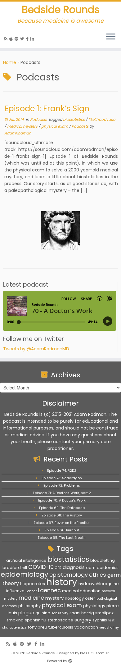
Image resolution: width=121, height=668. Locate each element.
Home (9, 62)
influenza (15, 590)
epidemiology (24, 574)
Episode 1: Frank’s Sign (46, 108)
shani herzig (81, 613)
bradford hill (14, 567)
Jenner (31, 591)
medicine (31, 598)
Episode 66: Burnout (62, 530)
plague (26, 613)
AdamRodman (17, 133)
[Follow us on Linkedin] (33, 39)
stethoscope (60, 620)
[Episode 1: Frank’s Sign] (60, 230)
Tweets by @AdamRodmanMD (36, 349)
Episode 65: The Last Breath (62, 537)
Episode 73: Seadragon (62, 477)
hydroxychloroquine (98, 583)
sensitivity (60, 613)
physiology (94, 605)
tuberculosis (60, 627)
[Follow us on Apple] (12, 39)
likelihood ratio (101, 119)
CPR (58, 568)
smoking (15, 620)
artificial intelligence (26, 560)
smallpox (104, 613)
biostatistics (74, 119)
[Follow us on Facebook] (28, 39)
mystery (54, 598)
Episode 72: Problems (61, 485)
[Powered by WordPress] (70, 659)
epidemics (108, 567)
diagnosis (74, 567)
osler (90, 598)
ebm (91, 567)
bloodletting (102, 560)
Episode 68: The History (62, 515)
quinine (42, 613)
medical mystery (22, 126)
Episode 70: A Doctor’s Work (62, 500)
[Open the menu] (110, 37)
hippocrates (32, 583)
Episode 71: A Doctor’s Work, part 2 (62, 492)
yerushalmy (109, 627)
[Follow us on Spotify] (17, 39)
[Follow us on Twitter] (23, 39)
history (61, 581)
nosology (74, 598)
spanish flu (35, 620)
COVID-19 (41, 567)
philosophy (29, 605)
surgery (82, 620)
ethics (97, 575)
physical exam (55, 126)
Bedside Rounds (61, 9)
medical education (81, 590)
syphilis (99, 620)
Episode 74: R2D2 (61, 470)
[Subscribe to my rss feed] (6, 39)
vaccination (86, 627)
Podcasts (39, 119)
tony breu (37, 627)
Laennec (49, 590)
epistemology (68, 575)
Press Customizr (94, 653)
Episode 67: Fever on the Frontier (62, 522)
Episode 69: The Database (62, 507)
